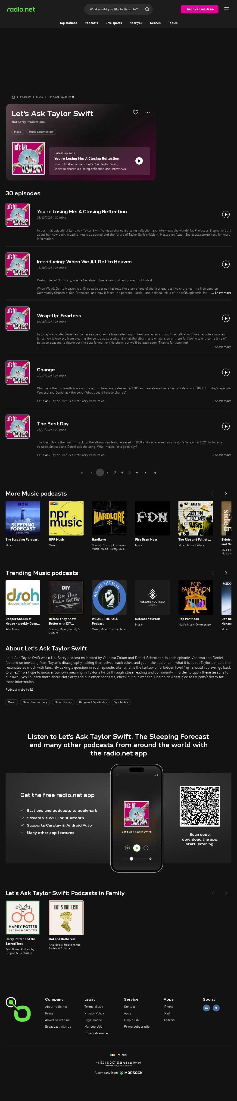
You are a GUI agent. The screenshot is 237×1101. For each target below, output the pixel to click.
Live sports (114, 23)
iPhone (168, 1006)
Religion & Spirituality (93, 702)
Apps (127, 1013)
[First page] (82, 472)
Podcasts (91, 23)
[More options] (147, 112)
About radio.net (56, 1006)
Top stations (68, 23)
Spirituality (121, 702)
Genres (155, 23)
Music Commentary (41, 132)
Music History (63, 702)
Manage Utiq (93, 1026)
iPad (167, 1013)
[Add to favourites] (135, 112)
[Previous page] (91, 472)
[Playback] (139, 161)
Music (18, 132)
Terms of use (93, 1006)
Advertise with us (57, 1020)
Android (169, 1020)
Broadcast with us (58, 1026)
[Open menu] (227, 9)
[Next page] (145, 472)
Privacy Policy (94, 1013)
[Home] (13, 97)
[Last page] (154, 472)
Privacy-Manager (96, 1033)
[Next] (225, 491)
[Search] (147, 9)
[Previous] (212, 491)
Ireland (121, 1055)
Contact (129, 1006)
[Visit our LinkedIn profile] (206, 1008)
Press (49, 1013)
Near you (136, 23)
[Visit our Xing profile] (216, 1008)
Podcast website (17, 689)
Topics (173, 23)
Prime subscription (137, 1026)
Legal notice (93, 1020)
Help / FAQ (131, 1020)
